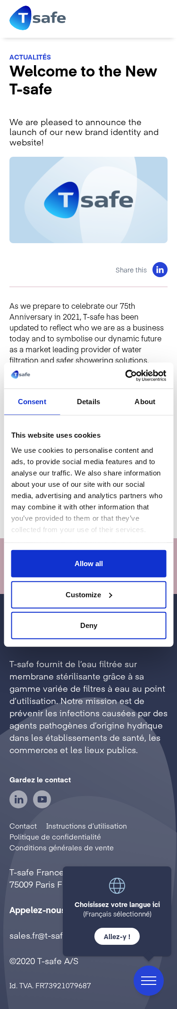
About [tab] (145, 402)
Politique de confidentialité (55, 836)
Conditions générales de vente (61, 847)
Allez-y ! (117, 936)
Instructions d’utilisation (86, 826)
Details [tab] (88, 402)
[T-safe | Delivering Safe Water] (37, 19)
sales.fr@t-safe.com (48, 935)
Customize (83, 594)
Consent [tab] (32, 402)
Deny (88, 625)
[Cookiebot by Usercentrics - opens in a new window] (126, 375)
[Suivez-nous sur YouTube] (42, 805)
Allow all (89, 564)
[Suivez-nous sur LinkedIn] (18, 805)
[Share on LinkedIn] (160, 269)
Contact (23, 826)
